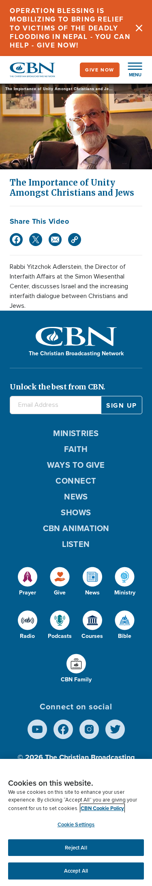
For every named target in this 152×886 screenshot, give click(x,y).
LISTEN (76, 544)
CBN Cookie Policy (102, 808)
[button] (131, 70)
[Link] (74, 239)
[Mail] (55, 239)
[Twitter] (35, 239)
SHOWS (76, 512)
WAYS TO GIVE (76, 465)
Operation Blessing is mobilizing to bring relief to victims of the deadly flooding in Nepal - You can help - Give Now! (70, 28)
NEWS (76, 497)
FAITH (76, 449)
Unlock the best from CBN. (57, 386)
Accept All (76, 871)
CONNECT (76, 481)
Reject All (76, 847)
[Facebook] (16, 239)
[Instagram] (89, 729)
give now (99, 69)
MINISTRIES (76, 433)
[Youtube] (37, 729)
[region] (76, 822)
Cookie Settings (76, 824)
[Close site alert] (139, 28)
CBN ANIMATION (76, 528)
